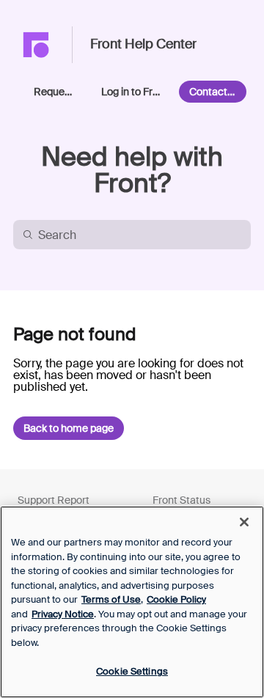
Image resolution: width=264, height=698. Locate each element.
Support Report (53, 500)
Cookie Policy (176, 599)
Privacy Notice (63, 614)
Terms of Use (111, 599)
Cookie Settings (132, 671)
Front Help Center (143, 45)
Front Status (181, 500)
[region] (132, 602)
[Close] (244, 522)
